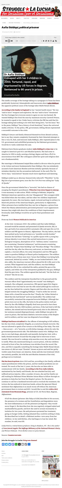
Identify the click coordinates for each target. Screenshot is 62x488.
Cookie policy (5, 462)
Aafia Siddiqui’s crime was (43, 149)
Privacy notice (5, 460)
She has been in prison (10, 361)
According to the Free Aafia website (39, 369)
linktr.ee (26, 18)
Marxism (42, 18)
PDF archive (45, 480)
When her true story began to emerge (44, 190)
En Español (4, 18)
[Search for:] (52, 4)
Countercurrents (14, 435)
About (18, 18)
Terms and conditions (7, 458)
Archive (56, 18)
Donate (49, 18)
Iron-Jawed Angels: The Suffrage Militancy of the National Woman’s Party (31, 428)
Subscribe (34, 18)
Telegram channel (30, 440)
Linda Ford (17, 32)
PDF (2, 455)
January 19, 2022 (8, 32)
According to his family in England (15, 110)
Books (12, 18)
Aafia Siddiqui (53, 103)
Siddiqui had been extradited (13, 321)
